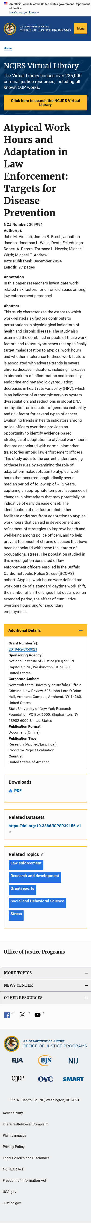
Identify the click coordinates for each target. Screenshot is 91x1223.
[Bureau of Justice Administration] (17, 1064)
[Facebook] (9, 1016)
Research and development (34, 875)
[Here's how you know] (45, 8)
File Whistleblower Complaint (26, 1124)
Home (8, 48)
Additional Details (24, 630)
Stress (16, 913)
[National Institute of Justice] (73, 1064)
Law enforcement (26, 863)
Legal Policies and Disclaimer (26, 1158)
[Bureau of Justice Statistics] (45, 1067)
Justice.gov (12, 1203)
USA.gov (9, 1192)
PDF (17, 790)
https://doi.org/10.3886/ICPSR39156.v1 (45, 825)
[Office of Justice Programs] (10, 29)
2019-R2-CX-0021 (23, 649)
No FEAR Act (13, 1169)
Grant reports (22, 888)
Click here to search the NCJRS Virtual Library (45, 102)
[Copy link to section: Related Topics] (41, 854)
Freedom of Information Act (24, 1180)
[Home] (45, 28)
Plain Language (14, 1135)
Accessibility (13, 1113)
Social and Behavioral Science (37, 901)
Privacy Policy (13, 1147)
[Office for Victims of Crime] (45, 1082)
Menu (80, 28)
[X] (24, 1016)
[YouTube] (39, 1016)
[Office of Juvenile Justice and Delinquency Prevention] (18, 1083)
